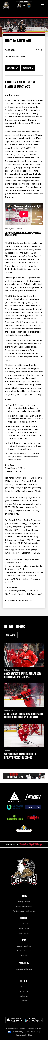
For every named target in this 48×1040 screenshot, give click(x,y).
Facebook (24, 992)
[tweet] (41, 50)
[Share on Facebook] (37, 50)
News (24, 974)
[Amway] (33, 797)
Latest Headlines (24, 946)
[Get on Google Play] (34, 1020)
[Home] (6, 5)
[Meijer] (33, 818)
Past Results (24, 933)
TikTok (24, 1001)
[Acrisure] (15, 797)
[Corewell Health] (15, 807)
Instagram (24, 996)
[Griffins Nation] (24, 776)
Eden (30, 1035)
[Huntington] (15, 817)
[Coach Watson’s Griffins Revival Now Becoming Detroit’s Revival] (24, 655)
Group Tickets (24, 902)
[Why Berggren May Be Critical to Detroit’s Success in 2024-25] (24, 735)
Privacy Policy (17, 1032)
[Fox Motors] (33, 807)
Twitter (24, 987)
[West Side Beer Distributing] (24, 828)
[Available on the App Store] (14, 1020)
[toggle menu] (42, 5)
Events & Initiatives (24, 969)
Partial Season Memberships (24, 911)
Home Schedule (24, 924)
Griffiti (24, 955)
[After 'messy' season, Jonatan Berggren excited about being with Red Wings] (24, 695)
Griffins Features (24, 951)
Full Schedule (24, 929)
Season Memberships (24, 906)
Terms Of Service (31, 1032)
